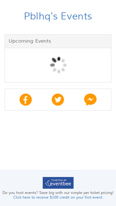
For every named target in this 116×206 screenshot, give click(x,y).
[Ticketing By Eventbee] (58, 182)
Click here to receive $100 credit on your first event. (58, 197)
